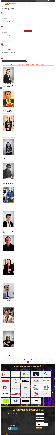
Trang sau (13, 355)
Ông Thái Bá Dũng (8, 203)
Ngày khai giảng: (5, 9)
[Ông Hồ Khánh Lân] (8, 315)
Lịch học (15, 0)
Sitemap (41, 434)
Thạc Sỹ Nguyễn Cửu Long (8, 83)
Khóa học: (7, 8)
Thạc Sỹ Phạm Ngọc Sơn (8, 107)
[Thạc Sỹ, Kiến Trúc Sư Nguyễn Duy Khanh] (8, 291)
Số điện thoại (10, 21)
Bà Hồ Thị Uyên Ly (8, 155)
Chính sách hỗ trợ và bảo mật (11, 425)
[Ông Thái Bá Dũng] (8, 194)
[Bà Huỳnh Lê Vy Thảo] (8, 122)
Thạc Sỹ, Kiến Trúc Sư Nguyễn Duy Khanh (8, 300)
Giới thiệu (11, 0)
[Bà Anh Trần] (8, 339)
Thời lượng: (2, 13)
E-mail (16, 23)
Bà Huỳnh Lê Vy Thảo (8, 131)
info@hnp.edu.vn (11, 421)
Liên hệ (19, 0)
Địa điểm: (2, 16)
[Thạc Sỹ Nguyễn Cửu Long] (8, 74)
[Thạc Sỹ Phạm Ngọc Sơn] (8, 98)
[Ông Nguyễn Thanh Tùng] (8, 243)
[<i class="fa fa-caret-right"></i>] (15, 355)
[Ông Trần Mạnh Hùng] (8, 218)
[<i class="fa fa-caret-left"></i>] (2, 355)
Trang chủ (7, 0)
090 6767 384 (11, 417)
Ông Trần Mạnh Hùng (8, 227)
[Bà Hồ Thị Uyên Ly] (8, 146)
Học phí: (2, 14)
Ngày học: (2, 12)
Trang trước (5, 355)
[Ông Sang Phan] (8, 170)
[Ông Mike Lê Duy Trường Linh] (8, 267)
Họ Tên (7, 18)
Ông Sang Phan (8, 179)
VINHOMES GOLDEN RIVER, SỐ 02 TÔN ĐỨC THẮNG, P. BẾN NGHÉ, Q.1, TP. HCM (13, 414)
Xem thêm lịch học (28, 31)
